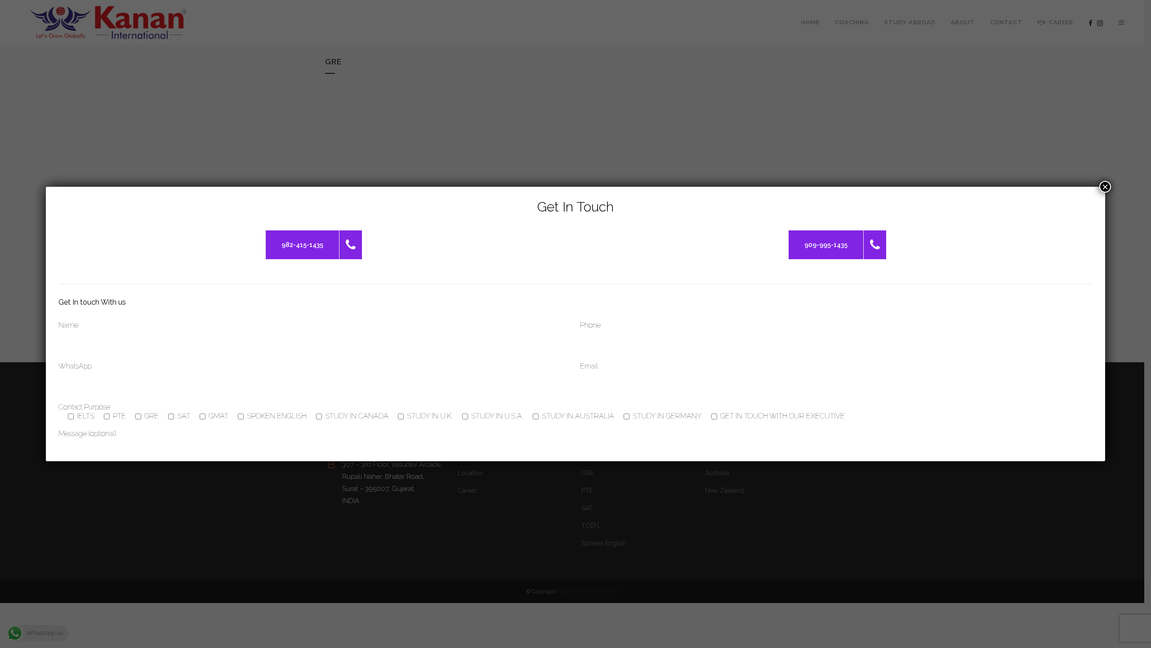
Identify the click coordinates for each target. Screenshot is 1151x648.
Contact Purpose (84, 407)
